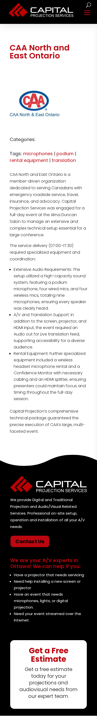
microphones (38, 153)
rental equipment (29, 160)
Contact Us (29, 541)
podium (65, 153)
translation (64, 160)
